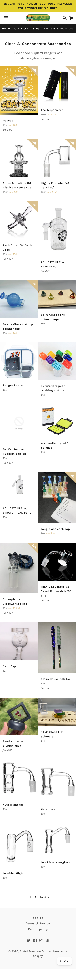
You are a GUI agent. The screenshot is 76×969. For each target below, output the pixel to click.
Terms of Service (38, 923)
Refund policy (38, 929)
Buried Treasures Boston (35, 951)
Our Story (21, 28)
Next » (44, 897)
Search (38, 917)
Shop (36, 28)
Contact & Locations (59, 28)
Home (6, 28)
